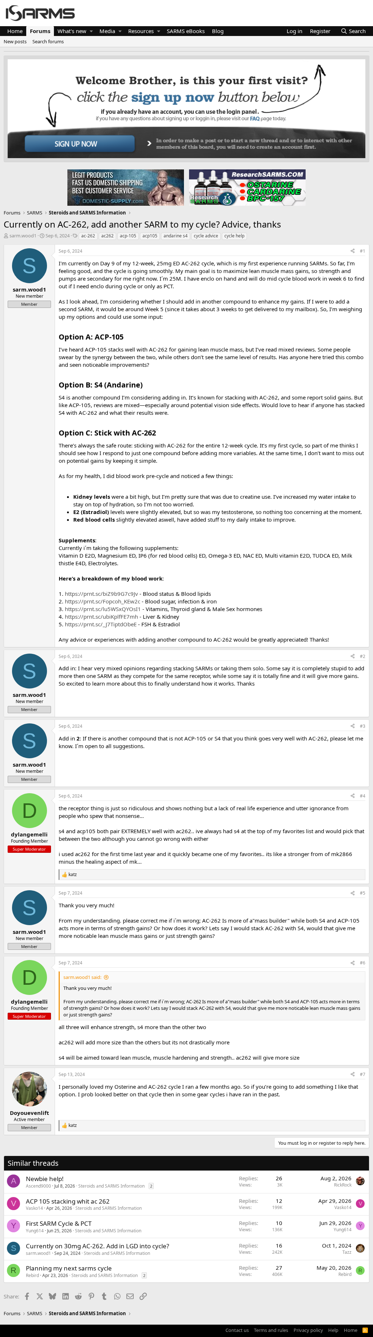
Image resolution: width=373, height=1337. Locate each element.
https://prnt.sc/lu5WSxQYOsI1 (103, 609)
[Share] (352, 251)
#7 (362, 1074)
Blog (218, 31)
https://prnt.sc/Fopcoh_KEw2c (102, 601)
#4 (362, 796)
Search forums (48, 41)
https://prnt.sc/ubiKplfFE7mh (101, 616)
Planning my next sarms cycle (69, 1268)
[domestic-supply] (125, 187)
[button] (91, 31)
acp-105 (128, 236)
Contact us (237, 1330)
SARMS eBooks (186, 31)
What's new (72, 31)
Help (333, 1330)
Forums (40, 31)
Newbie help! (45, 1179)
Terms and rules (271, 1330)
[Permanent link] (126, 337)
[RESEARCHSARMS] (247, 187)
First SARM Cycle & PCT (58, 1223)
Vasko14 (34, 1208)
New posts (15, 41)
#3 (362, 726)
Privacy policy (308, 1330)
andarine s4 (176, 236)
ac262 (107, 236)
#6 (362, 963)
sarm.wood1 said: (82, 977)
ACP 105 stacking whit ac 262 (68, 1201)
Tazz (347, 1252)
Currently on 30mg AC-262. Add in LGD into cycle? (97, 1246)
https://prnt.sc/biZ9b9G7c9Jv (101, 593)
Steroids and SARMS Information (111, 1186)
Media (107, 31)
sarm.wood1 (22, 235)
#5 (362, 893)
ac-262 (88, 236)
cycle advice (206, 236)
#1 (362, 251)
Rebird (32, 1275)
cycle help (234, 236)
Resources (141, 31)
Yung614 (35, 1231)
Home (15, 31)
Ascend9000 (38, 1186)
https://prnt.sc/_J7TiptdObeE (101, 624)
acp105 (149, 236)
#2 (362, 656)
